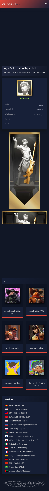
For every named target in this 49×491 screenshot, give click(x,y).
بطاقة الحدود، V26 (36, 311)
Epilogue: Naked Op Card (18, 409)
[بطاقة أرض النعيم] (12, 332)
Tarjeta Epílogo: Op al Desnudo (20, 432)
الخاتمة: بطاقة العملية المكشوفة (20, 471)
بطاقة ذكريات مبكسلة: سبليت (36, 384)
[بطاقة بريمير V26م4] (36, 332)
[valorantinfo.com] (11, 4)
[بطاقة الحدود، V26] (36, 295)
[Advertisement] (24, 35)
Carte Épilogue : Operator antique (21, 452)
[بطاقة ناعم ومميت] (12, 367)
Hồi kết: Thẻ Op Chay (16, 405)
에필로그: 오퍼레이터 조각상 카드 (21, 436)
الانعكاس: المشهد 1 (35, 115)
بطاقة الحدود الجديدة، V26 (12, 312)
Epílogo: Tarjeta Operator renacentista (23, 456)
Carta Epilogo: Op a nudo (18, 444)
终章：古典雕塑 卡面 (16, 463)
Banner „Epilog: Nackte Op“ (18, 459)
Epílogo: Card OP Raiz (16, 467)
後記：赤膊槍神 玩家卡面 (18, 413)
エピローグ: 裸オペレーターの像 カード (23, 440)
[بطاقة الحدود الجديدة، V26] (12, 295)
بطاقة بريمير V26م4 (36, 348)
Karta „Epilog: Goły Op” (17, 429)
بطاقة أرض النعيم (12, 348)
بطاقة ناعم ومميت (12, 383)
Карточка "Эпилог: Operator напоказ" (23, 425)
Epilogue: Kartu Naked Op (18, 448)
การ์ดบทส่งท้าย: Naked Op (18, 421)
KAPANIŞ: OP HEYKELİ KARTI (19, 417)
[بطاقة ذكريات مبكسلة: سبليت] (36, 367)
